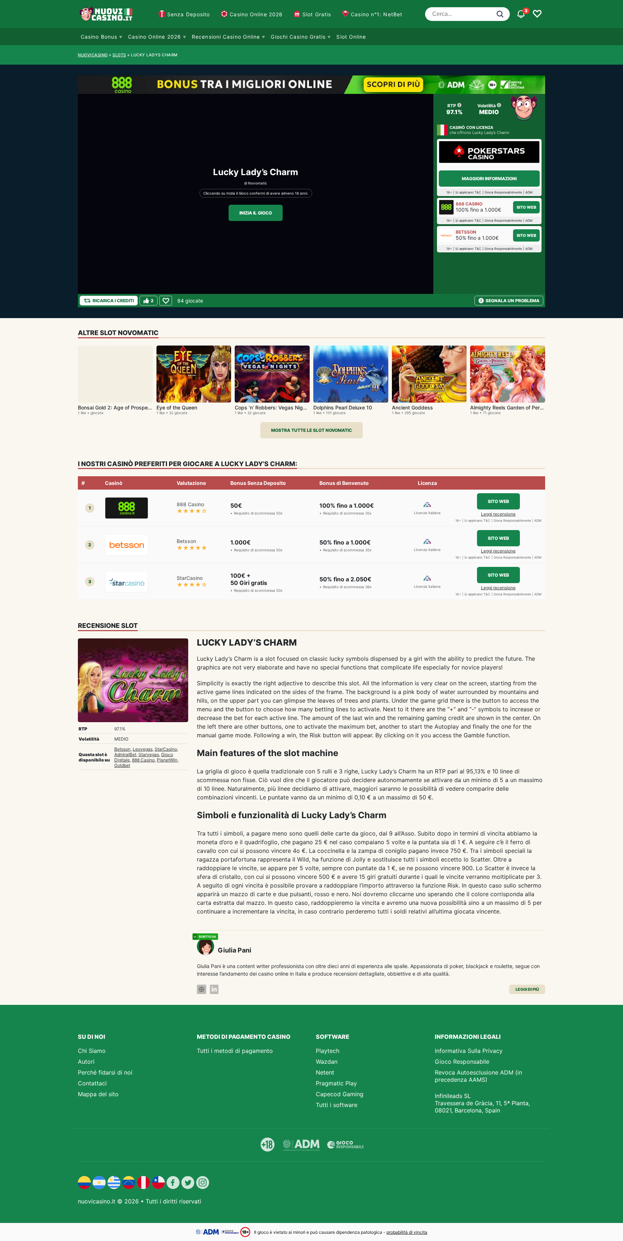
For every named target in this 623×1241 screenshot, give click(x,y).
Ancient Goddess (412, 407)
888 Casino (143, 760)
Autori (86, 1061)
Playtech (327, 1050)
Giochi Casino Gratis (298, 37)
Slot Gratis (316, 14)
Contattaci (92, 1083)
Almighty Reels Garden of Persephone (515, 407)
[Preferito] (165, 300)
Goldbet (122, 765)
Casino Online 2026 (256, 14)
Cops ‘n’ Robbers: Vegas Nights (272, 407)
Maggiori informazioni (489, 178)
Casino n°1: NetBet (376, 14)
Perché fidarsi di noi (105, 1072)
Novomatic (257, 183)
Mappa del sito (98, 1094)
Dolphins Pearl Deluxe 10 (342, 407)
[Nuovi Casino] (107, 14)
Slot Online (351, 37)
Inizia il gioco (255, 213)
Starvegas (148, 754)
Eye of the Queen (176, 407)
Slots (119, 54)
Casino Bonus (99, 37)
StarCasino (166, 749)
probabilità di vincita (406, 1232)
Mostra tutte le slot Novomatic (311, 430)
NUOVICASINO (93, 54)
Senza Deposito (188, 14)
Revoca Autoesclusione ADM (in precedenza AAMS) (478, 1076)
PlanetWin (167, 760)
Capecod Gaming (339, 1094)
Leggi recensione (498, 514)
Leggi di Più (527, 989)
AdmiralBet (125, 754)
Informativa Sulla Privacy (469, 1050)
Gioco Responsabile (462, 1061)
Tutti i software (336, 1104)
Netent (325, 1072)
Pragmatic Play (336, 1083)
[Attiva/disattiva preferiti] (537, 14)
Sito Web (526, 207)
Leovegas (143, 749)
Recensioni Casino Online (226, 37)
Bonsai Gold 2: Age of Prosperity (116, 407)
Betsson (122, 749)
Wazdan (326, 1061)
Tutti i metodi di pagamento (235, 1050)
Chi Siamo (92, 1050)
